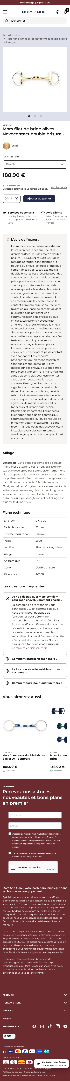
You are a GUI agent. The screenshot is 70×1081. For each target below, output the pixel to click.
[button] (35, 1019)
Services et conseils (21, 212)
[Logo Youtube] (65, 1026)
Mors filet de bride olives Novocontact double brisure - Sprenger (35, 40)
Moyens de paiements (13, 1046)
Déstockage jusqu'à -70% (35, 2)
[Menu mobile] (11, 12)
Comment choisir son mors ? (30, 648)
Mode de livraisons (12, 1057)
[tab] (35, 622)
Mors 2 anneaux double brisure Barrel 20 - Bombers (24, 757)
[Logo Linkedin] (58, 1026)
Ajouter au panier (39, 198)
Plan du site (49, 1075)
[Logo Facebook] (34, 1026)
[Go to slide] (29, 116)
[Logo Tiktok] (50, 1026)
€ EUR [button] (8, 1036)
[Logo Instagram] (42, 1026)
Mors (18, 35)
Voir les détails (59, 187)
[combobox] (35, 20)
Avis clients (54, 212)
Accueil (7, 35)
